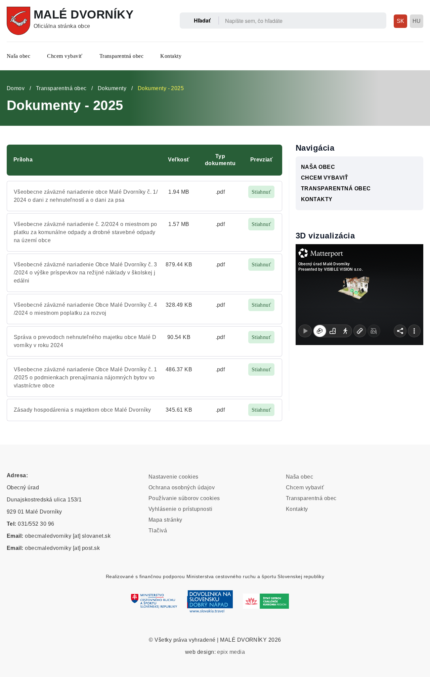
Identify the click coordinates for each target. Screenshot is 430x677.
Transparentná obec (121, 56)
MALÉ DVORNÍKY (83, 14)
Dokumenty (112, 88)
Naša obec (18, 56)
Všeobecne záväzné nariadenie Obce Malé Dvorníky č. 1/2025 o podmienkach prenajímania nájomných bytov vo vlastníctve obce (85, 377)
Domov (16, 88)
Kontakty (170, 56)
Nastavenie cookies (173, 477)
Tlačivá (157, 530)
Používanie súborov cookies (184, 498)
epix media (231, 652)
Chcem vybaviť (64, 56)
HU (417, 21)
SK (400, 21)
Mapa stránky (165, 520)
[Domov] (18, 21)
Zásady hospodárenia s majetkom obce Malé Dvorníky (82, 410)
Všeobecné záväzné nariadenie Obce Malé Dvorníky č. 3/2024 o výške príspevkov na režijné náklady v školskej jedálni (85, 273)
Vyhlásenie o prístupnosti (180, 509)
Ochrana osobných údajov (181, 487)
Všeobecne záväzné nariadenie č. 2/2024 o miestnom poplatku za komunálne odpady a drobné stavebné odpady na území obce (85, 232)
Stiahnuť (261, 192)
